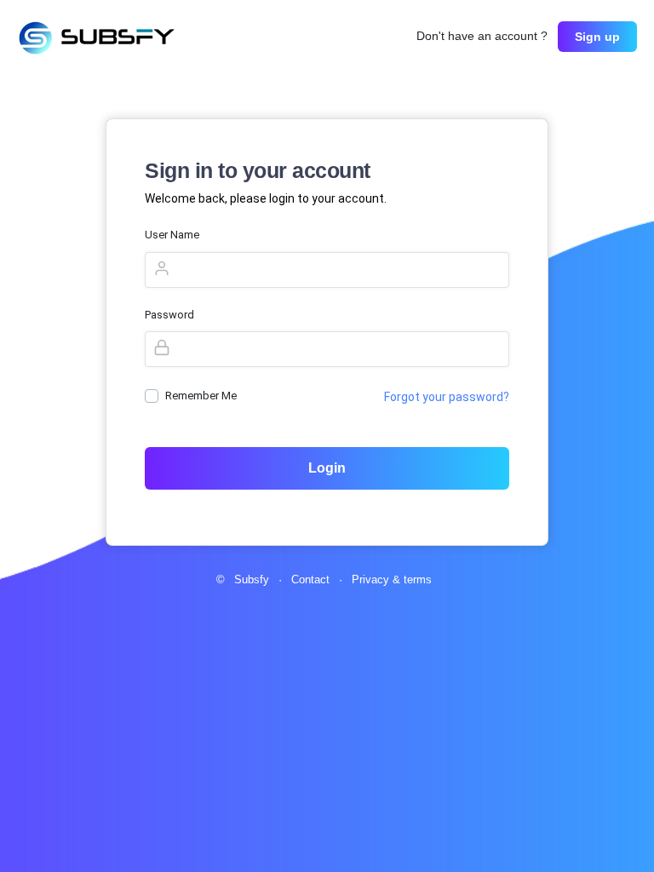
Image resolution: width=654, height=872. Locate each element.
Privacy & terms (392, 579)
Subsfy (253, 579)
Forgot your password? (446, 397)
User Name (172, 234)
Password (169, 314)
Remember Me (201, 395)
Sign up (597, 36)
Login (327, 468)
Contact (312, 579)
